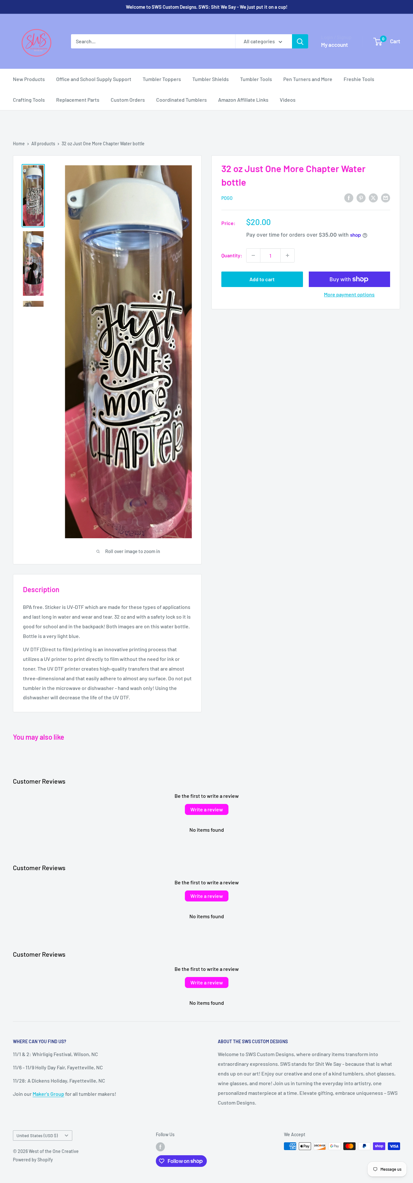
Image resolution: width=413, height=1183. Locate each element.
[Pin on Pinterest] (361, 197)
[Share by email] (385, 197)
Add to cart (262, 279)
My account (334, 44)
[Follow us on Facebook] (160, 1146)
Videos (288, 100)
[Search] (300, 41)
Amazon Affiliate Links (243, 100)
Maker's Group (48, 1094)
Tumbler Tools (256, 79)
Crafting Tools (29, 100)
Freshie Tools (359, 79)
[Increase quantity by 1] (287, 255)
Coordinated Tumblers (181, 100)
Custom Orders (128, 100)
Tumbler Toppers (162, 79)
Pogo (227, 198)
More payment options (349, 294)
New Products (29, 79)
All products (43, 143)
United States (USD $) (37, 1135)
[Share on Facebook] (348, 197)
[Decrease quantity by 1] (253, 255)
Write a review (206, 809)
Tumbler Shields (210, 79)
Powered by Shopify (33, 1159)
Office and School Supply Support (93, 79)
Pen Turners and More (307, 79)
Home (19, 143)
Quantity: (231, 255)
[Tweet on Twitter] (373, 197)
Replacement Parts (77, 100)
